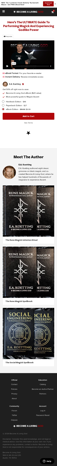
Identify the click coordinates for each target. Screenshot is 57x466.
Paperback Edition (14, 105)
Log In (42, 411)
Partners (42, 394)
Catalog (43, 384)
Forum (14, 411)
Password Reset (42, 415)
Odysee (14, 420)
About (14, 398)
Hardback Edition (13, 102)
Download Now (48, 4)
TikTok (14, 415)
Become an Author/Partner (43, 389)
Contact (14, 384)
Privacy (14, 394)
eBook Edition (12, 109)
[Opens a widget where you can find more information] (47, 461)
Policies (14, 389)
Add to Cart (28, 116)
